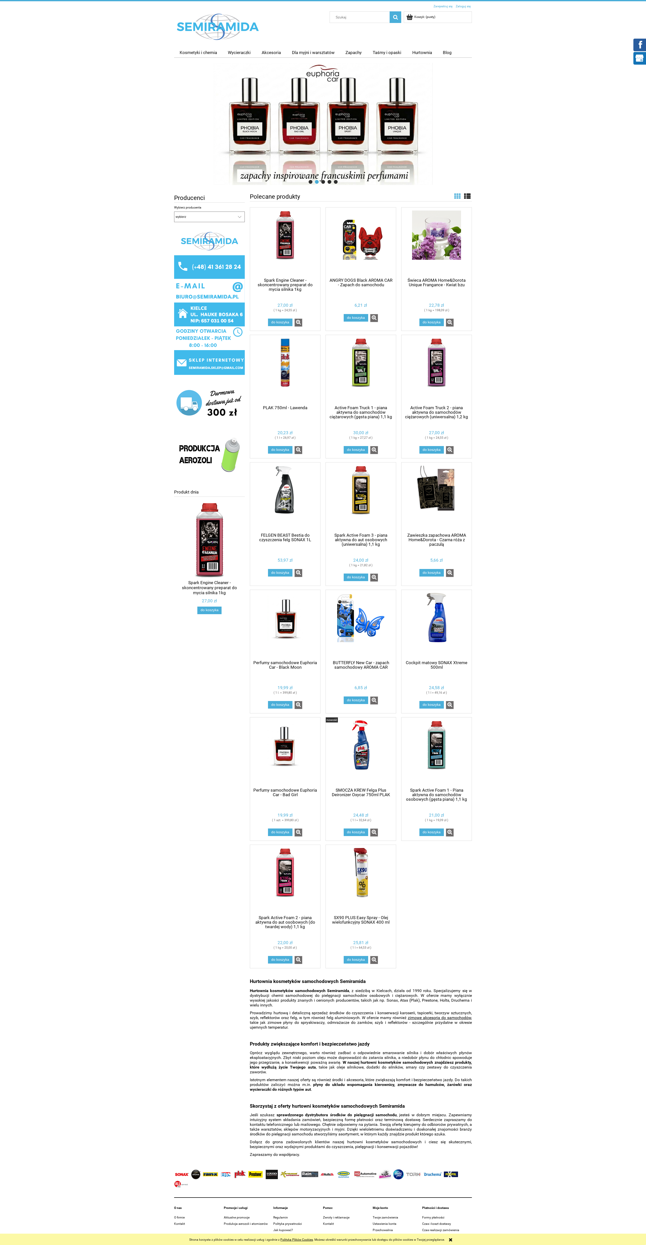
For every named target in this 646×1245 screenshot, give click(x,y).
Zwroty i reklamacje (336, 1217)
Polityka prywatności (287, 1224)
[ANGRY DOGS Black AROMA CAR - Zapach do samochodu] (361, 242)
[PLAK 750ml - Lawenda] (285, 369)
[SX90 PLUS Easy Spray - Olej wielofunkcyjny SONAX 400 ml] (361, 879)
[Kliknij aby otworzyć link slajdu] (323, 124)
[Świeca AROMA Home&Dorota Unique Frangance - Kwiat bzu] (437, 242)
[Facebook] (639, 44)
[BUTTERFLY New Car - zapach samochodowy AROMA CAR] (361, 624)
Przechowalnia (383, 1230)
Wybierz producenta (187, 207)
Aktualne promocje (237, 1217)
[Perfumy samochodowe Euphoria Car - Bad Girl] (285, 752)
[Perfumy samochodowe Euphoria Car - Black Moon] (285, 624)
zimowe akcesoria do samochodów (439, 1017)
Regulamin (280, 1217)
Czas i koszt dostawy (436, 1224)
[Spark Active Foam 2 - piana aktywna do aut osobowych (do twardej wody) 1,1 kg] (285, 879)
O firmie (179, 1217)
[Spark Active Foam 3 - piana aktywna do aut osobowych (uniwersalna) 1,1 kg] (361, 497)
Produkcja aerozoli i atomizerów (246, 1224)
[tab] (310, 182)
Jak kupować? (283, 1230)
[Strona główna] (218, 26)
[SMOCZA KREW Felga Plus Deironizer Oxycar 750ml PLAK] (361, 752)
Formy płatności (433, 1217)
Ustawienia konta (384, 1224)
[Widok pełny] (467, 196)
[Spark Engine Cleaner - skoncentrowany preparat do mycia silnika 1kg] (285, 242)
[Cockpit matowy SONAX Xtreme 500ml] (437, 624)
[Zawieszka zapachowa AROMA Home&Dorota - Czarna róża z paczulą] (437, 497)
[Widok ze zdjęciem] (457, 196)
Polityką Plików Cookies (296, 1239)
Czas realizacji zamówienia (440, 1230)
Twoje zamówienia (385, 1217)
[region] (323, 124)
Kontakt (179, 1224)
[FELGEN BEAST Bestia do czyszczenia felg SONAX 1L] (285, 497)
